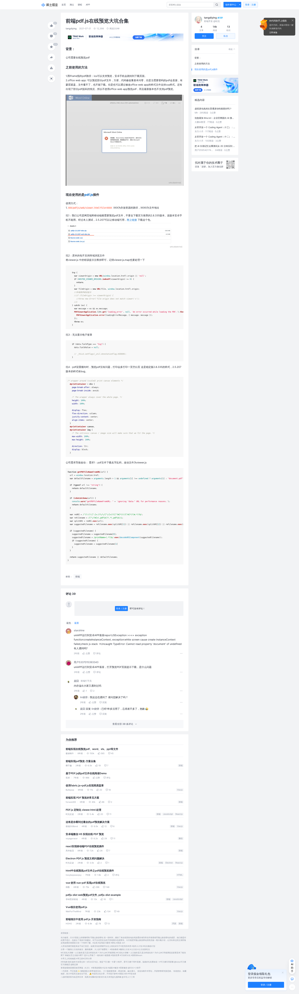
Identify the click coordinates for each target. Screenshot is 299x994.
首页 (64, 4)
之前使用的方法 (202, 63)
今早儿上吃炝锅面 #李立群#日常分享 (76, 958)
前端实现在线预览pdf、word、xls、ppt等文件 (92, 749)
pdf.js (88, 195)
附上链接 (132, 219)
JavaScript (168, 814)
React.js (179, 814)
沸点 (72, 4)
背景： (198, 57)
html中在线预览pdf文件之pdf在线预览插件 (90, 870)
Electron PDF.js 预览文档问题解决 (85, 858)
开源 (174, 923)
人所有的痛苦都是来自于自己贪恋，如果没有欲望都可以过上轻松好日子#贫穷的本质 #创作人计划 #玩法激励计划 (108, 946)
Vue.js (180, 790)
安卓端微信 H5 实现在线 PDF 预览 (85, 834)
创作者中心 (230, 4)
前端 (181, 765)
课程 (80, 4)
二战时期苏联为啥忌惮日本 (72, 977)
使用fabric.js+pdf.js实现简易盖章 (85, 785)
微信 (181, 838)
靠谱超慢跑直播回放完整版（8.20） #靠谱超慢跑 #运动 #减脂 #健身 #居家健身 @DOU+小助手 (101, 968)
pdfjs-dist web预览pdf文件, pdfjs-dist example (93, 894)
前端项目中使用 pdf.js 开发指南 (83, 919)
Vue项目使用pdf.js (76, 907)
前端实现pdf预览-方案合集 (81, 761)
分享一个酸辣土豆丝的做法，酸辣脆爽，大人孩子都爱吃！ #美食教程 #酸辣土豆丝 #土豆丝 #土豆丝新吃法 (105, 949)
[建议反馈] (292, 979)
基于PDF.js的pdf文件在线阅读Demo (86, 773)
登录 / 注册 (121, 608)
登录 (250, 4)
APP (88, 4)
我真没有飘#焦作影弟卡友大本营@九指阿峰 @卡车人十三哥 (110, 977)
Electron (169, 863)
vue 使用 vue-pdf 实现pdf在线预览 (85, 882)
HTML (180, 875)
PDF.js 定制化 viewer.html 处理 (83, 809)
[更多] (292, 987)
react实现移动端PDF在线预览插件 (85, 846)
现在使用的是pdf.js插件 (206, 69)
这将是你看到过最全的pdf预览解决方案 (88, 822)
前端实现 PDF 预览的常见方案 (82, 797)
